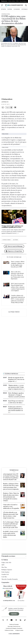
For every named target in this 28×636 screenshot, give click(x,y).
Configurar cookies (19, 630)
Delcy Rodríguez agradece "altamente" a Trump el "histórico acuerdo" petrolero (16, 395)
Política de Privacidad (14, 624)
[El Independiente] (14, 5)
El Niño (17, 1)
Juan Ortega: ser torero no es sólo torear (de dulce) (15, 401)
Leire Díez (4, 577)
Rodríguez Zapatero (7, 569)
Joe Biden (15, 239)
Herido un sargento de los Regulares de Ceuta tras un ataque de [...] (16, 379)
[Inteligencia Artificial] (8, 597)
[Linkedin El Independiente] (20, 620)
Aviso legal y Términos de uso (14, 626)
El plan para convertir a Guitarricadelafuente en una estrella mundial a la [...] (15, 409)
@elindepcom (5, 101)
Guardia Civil (5, 574)
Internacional (6, 14)
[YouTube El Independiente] (11, 620)
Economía (17, 9)
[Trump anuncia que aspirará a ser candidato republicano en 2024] (14, 217)
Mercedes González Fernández (10, 579)
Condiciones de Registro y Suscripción (14, 628)
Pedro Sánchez (5, 572)
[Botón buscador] (26, 5)
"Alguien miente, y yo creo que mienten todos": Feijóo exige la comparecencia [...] (16, 387)
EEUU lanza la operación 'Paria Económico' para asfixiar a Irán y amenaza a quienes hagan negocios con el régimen (18, 287)
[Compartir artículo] (3, 107)
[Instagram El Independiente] (16, 620)
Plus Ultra (4, 567)
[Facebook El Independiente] (7, 620)
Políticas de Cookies (9, 630)
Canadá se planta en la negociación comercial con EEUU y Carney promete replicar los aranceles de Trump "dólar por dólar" (18, 299)
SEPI (3, 565)
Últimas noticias (11, 1)
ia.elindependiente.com (8, 600)
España (9, 9)
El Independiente (7, 99)
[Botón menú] (2, 5)
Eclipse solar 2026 (6, 562)
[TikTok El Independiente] (25, 620)
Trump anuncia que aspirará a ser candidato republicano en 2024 (12, 226)
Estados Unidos (7, 239)
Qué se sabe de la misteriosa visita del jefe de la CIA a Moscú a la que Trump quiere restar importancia (17, 275)
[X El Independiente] (3, 620)
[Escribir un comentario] (15, 107)
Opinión (3, 9)
